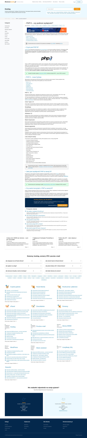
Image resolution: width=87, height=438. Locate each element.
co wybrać (37, 277)
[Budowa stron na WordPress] (7, 347)
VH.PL (6, 430)
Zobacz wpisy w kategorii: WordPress (11, 363)
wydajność (44, 25)
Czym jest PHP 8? (29, 36)
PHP (40, 25)
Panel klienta (7, 27)
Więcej (26, 247)
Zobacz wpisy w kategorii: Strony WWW (63, 339)
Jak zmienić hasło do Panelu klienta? (54, 260)
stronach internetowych (29, 99)
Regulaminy (65, 426)
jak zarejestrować (60, 277)
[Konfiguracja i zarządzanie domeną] (59, 306)
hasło (55, 12)
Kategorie (7, 23)
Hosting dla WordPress (52, 205)
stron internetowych (43, 49)
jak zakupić (72, 277)
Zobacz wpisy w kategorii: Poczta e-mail (37, 342)
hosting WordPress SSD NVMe (49, 184)
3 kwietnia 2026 (34, 241)
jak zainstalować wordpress (71, 13)
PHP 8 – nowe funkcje (30, 37)
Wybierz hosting (63, 205)
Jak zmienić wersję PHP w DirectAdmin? (36, 215)
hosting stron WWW (42, 73)
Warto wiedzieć (41, 348)
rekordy (43, 277)
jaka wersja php (57, 13)
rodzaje (25, 277)
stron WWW (53, 43)
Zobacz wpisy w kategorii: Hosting (10, 341)
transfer (14, 277)
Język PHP (27, 49)
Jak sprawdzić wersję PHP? (33, 219)
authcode (9, 277)
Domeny (65, 306)
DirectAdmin (73, 12)
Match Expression (29, 87)
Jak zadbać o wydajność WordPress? (35, 211)
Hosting (13, 18)
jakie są (29, 277)
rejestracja (66, 277)
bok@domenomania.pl (63, 410)
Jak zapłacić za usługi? (11, 265)
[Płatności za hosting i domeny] (59, 287)
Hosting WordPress (55, 25)
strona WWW (52, 13)
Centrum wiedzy (20, 1)
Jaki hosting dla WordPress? (47, 1)
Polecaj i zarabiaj (61, 1)
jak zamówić (53, 277)
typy (33, 277)
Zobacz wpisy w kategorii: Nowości (10, 379)
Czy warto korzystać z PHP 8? (31, 40)
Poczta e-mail (7, 38)
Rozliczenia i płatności (8, 29)
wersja (61, 25)
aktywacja (47, 277)
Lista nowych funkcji (30, 90)
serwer (37, 25)
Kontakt (78, 1)
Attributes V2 (28, 86)
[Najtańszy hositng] (47, 30)
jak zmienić (78, 277)
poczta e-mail (77, 12)
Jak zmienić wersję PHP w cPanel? (35, 223)
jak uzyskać (20, 277)
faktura (52, 12)
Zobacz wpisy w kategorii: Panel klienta (37, 300)
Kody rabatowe (55, 1)
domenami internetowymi (48, 166)
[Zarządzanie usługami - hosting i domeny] (33, 287)
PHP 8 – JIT (28, 82)
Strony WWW (7, 40)
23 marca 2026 (61, 241)
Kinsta (57, 173)
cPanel (69, 12)
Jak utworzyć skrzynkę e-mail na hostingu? (16, 270)
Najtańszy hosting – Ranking (36, 1)
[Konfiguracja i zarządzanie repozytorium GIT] (7, 327)
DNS (48, 13)
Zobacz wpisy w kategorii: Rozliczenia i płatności (64, 300)
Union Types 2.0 (29, 83)
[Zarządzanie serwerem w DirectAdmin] (33, 306)
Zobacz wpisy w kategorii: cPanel (10, 321)
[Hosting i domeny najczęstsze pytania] (7, 287)
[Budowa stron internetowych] (59, 326)
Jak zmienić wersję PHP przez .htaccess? (36, 228)
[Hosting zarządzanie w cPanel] (7, 306)
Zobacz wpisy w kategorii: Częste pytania (11, 301)
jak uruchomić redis (63, 13)
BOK (64, 428)
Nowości (8, 367)
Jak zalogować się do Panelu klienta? (15, 260)
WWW (49, 25)
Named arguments (29, 89)
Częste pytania (15, 287)
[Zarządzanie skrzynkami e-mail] (33, 326)
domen (61, 43)
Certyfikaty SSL (67, 347)
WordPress (66, 12)
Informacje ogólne (66, 424)
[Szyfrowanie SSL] (59, 347)
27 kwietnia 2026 (9, 241)
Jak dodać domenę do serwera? (53, 270)
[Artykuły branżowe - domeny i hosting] (33, 348)
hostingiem (41, 166)
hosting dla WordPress (60, 12)
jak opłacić (49, 12)
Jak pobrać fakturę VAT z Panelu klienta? (55, 265)
